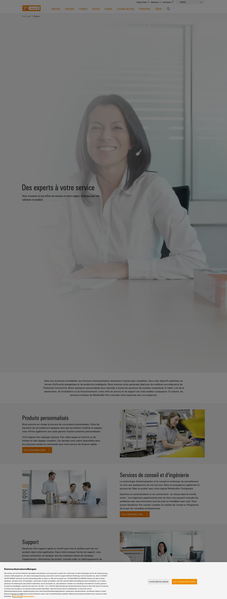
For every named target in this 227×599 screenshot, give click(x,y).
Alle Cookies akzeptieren (184, 582)
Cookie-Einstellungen (158, 582)
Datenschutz (29, 596)
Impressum (17, 596)
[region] (113, 580)
